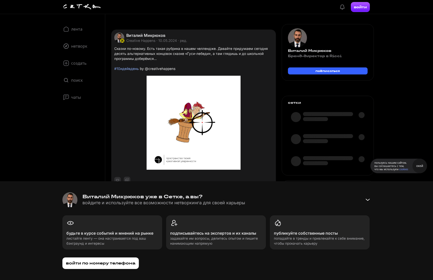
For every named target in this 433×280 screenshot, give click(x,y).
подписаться (327, 71)
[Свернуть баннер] (368, 200)
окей (419, 166)
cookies (403, 169)
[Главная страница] (82, 7)
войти (360, 7)
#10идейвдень (126, 68)
